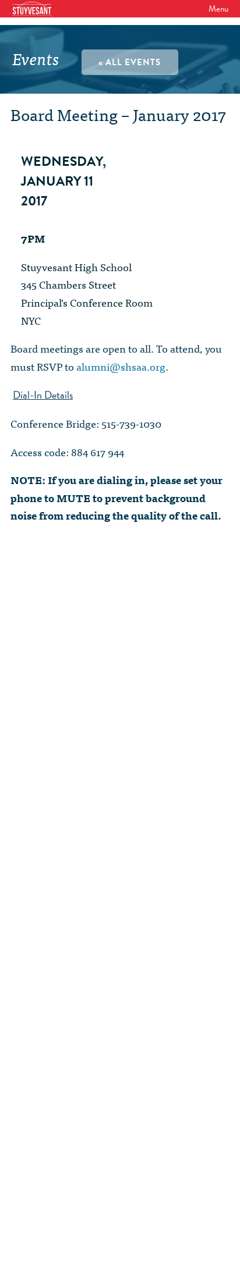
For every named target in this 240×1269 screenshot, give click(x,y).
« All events (129, 62)
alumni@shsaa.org (120, 366)
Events (35, 58)
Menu (218, 8)
